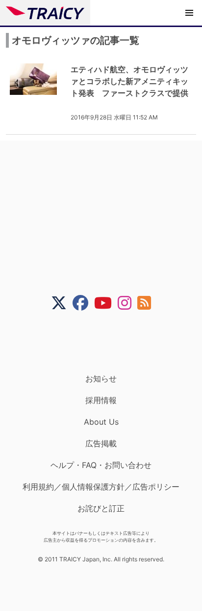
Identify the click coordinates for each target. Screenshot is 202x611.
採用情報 (101, 400)
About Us (101, 422)
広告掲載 (101, 443)
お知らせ (101, 378)
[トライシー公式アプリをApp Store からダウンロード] (107, 342)
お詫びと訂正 (101, 508)
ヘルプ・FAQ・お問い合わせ (101, 465)
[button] (189, 13)
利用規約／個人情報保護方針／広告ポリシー (101, 487)
